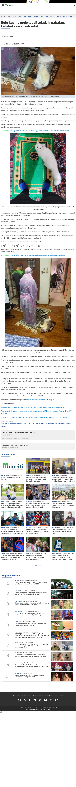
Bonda (8, 16)
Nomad (17, 580)
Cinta (14, 16)
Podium (58, 16)
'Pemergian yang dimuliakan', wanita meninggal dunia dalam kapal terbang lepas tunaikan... (63, 479)
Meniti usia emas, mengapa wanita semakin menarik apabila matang (36, 557)
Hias (24, 16)
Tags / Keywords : (7, 421)
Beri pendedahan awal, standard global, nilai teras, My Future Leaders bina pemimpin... (12, 531)
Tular (41, 16)
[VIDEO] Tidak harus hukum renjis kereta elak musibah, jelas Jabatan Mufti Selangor (37, 256)
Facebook (34, 400)
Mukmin (3, 41)
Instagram (41, 400)
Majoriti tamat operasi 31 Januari (10, 478)
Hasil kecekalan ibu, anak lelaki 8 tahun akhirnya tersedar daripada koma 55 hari (37, 505)
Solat (2, 423)
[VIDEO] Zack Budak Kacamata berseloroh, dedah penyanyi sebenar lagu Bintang (30, 614)
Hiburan (65, 16)
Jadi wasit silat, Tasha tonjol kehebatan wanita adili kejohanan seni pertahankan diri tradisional (31, 665)
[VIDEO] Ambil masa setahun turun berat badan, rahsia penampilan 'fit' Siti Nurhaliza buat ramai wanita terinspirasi (31, 645)
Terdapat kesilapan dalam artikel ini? (16, 446)
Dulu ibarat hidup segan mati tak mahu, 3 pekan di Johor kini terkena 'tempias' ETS (31, 583)
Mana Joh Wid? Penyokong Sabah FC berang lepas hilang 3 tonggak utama (37, 531)
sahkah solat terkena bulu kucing (24, 423)
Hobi (71, 16)
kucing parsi (40, 423)
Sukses (30, 16)
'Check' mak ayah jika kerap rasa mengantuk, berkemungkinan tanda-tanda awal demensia (30, 655)
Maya (28, 475)
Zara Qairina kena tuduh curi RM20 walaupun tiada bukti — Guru (63, 531)
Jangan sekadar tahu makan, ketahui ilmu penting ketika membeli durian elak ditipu (32, 603)
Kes (47, 16)
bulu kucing (9, 423)
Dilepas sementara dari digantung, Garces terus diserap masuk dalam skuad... (62, 557)
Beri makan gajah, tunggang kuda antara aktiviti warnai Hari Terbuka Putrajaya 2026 (31, 593)
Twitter (28, 400)
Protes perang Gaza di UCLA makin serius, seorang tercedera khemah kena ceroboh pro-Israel (34, 417)
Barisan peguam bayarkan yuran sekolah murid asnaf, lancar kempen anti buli (36, 479)
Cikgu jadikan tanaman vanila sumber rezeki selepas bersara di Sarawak (63, 505)
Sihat (17, 642)
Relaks (17, 663)
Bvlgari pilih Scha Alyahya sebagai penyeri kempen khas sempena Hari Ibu (29, 676)
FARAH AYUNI (8, 36)
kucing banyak (49, 423)
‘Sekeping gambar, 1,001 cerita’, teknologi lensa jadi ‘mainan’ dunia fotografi (31, 624)
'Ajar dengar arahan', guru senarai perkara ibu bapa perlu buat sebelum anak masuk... (12, 505)
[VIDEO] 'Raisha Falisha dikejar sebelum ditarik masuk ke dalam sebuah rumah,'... (12, 557)
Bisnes (52, 16)
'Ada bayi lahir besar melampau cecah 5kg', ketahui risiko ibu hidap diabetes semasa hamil (39, 131)
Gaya (19, 16)
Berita (3, 475)
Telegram (51, 400)
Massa (36, 16)
